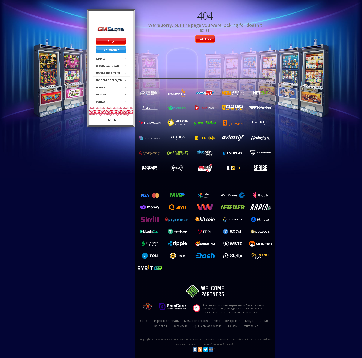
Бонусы (101, 87)
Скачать (231, 326)
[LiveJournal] (216, 349)
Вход (111, 41)
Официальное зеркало (207, 326)
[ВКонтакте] (195, 349)
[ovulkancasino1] (109, 119)
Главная (101, 58)
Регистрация (111, 50)
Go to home (205, 39)
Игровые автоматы (108, 66)
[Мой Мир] (211, 349)
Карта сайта (180, 326)
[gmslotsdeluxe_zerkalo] (115, 119)
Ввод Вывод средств (109, 80)
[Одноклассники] (200, 349)
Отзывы (101, 94)
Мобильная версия (108, 73)
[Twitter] (205, 349)
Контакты (102, 101)
